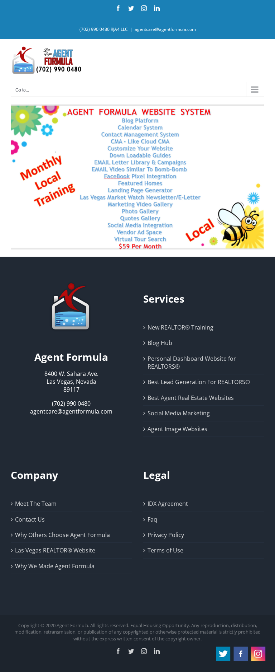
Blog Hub (160, 343)
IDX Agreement (168, 504)
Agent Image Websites (177, 429)
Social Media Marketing (179, 413)
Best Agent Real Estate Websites (191, 398)
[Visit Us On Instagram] (258, 649)
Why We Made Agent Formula (55, 566)
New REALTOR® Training (180, 327)
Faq (152, 519)
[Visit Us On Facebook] (240, 649)
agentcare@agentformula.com (165, 29)
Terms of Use (165, 550)
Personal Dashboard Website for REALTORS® (192, 362)
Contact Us (30, 519)
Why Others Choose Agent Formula (62, 535)
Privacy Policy (166, 535)
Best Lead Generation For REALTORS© (199, 382)
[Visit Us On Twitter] (223, 649)
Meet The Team (36, 504)
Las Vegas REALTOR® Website (55, 550)
